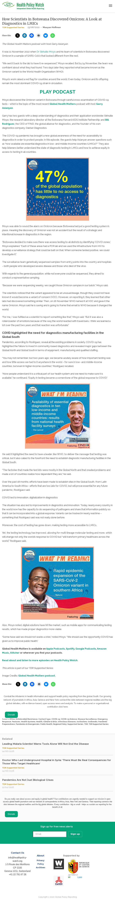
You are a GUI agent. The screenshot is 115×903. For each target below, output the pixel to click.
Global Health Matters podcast (36, 675)
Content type (44, 719)
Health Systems (28, 722)
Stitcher (14, 652)
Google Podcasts (85, 648)
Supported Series (75, 724)
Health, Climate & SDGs (46, 722)
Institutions (82, 722)
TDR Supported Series (13, 27)
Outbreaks (92, 722)
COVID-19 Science (69, 719)
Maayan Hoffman (52, 27)
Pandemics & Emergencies (28, 724)
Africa (12, 719)
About (40, 855)
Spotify (70, 648)
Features (16, 722)
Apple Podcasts (55, 648)
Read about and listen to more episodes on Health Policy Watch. (40, 660)
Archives (40, 867)
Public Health (46, 724)
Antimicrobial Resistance (27, 719)
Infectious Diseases (67, 722)
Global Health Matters (63, 103)
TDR (86, 724)
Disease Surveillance (87, 719)
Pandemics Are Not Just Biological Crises (27, 779)
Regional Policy (60, 724)
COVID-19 (55, 719)
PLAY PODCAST (57, 92)
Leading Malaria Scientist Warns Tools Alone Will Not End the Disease (45, 743)
